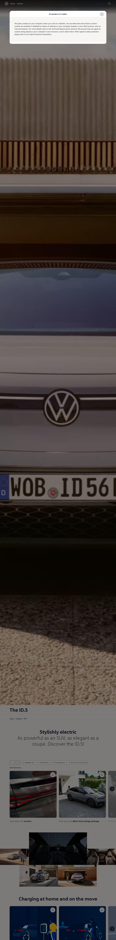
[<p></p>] (102, 14)
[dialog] (58, 470)
